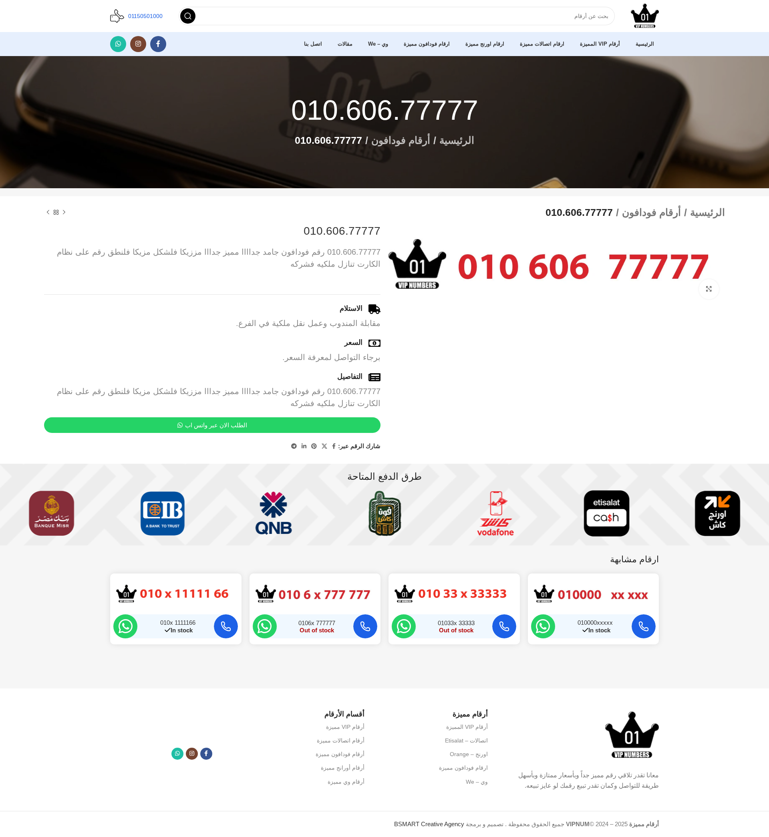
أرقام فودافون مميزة (340, 754)
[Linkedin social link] (304, 446)
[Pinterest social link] (314, 446)
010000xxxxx (595, 622)
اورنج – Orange (469, 754)
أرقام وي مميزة (346, 782)
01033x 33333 (456, 623)
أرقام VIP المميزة (467, 727)
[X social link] (324, 446)
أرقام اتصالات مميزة (340, 740)
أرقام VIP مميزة (345, 727)
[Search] (187, 16)
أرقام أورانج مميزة (342, 768)
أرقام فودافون (400, 140)
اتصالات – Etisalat (466, 740)
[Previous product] (64, 213)
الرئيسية (456, 140)
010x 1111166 (177, 622)
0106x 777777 (316, 623)
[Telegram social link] (294, 446)
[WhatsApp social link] (118, 44)
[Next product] (48, 213)
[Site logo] (645, 15)
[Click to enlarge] (709, 289)
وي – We (477, 782)
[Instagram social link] (138, 44)
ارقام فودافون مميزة (463, 768)
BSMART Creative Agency (429, 824)
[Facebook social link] (158, 44)
